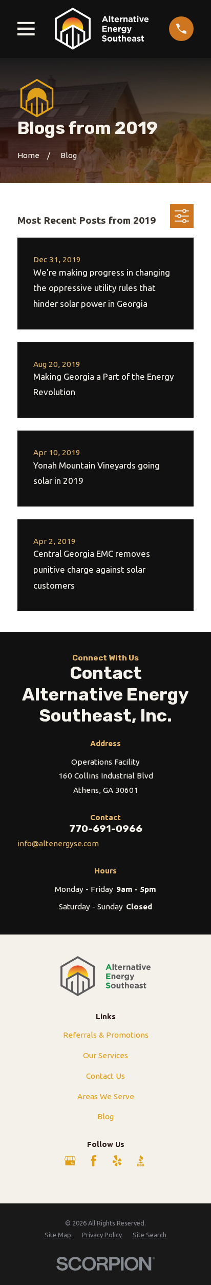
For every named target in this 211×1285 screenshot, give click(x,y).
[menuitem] (58, 1235)
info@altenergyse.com (58, 843)
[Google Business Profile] (70, 1160)
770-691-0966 (105, 828)
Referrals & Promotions (106, 1034)
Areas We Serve (105, 1096)
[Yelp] (117, 1160)
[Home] (102, 29)
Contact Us (105, 1076)
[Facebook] (93, 1160)
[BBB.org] (140, 1160)
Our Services (105, 1055)
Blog (105, 1116)
